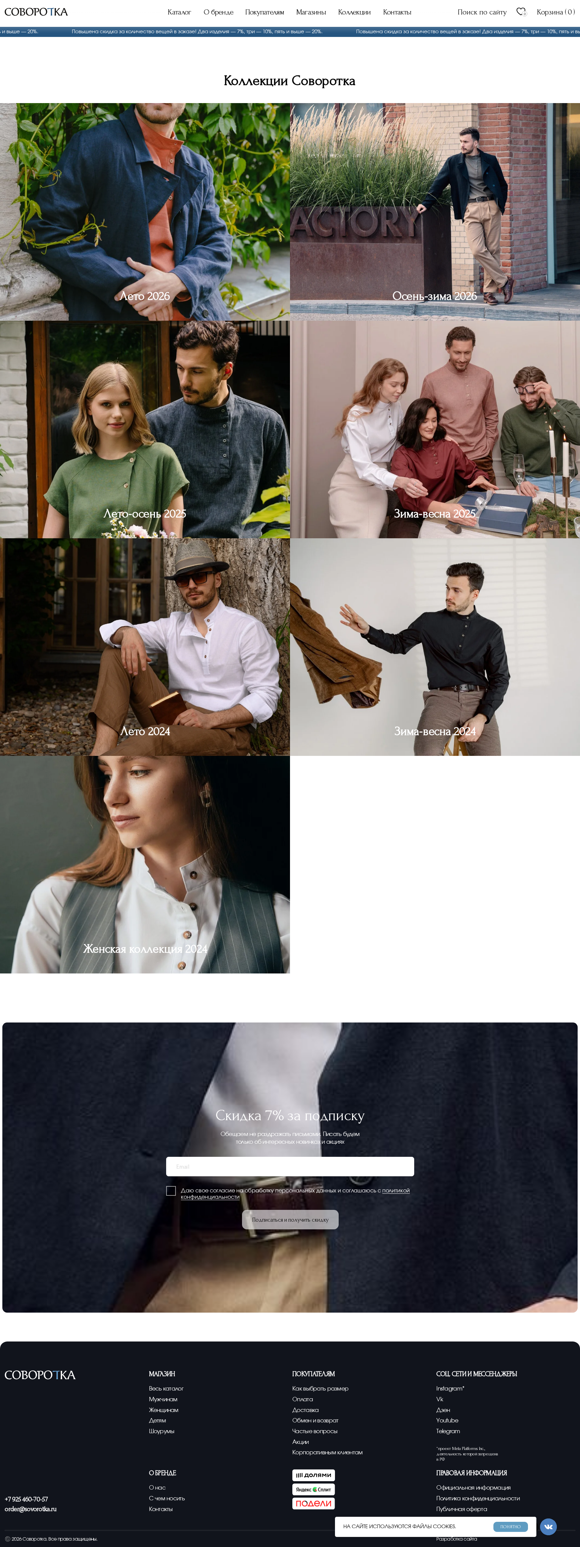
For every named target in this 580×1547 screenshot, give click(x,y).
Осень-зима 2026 (435, 296)
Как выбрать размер (320, 1389)
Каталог (179, 12)
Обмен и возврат (315, 1420)
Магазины (311, 12)
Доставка (305, 1410)
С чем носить (167, 1498)
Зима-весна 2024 (435, 731)
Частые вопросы (314, 1431)
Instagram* (450, 1389)
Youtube (447, 1420)
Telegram (448, 1431)
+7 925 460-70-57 (26, 1499)
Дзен (443, 1410)
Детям (157, 1420)
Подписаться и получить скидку (290, 1220)
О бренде (218, 12)
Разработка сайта (456, 1539)
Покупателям (264, 12)
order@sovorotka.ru (30, 1509)
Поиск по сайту (482, 12)
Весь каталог (166, 1389)
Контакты (397, 12)
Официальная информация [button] (473, 1488)
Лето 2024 (145, 731)
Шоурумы (162, 1431)
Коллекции (354, 12)
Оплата (302, 1399)
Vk (439, 1399)
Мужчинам (163, 1399)
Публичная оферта (461, 1509)
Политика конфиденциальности (478, 1498)
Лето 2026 (145, 296)
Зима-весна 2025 (435, 513)
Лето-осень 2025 (145, 513)
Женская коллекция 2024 (145, 949)
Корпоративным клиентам (327, 1452)
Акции (300, 1442)
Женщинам (164, 1410)
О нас (157, 1488)
